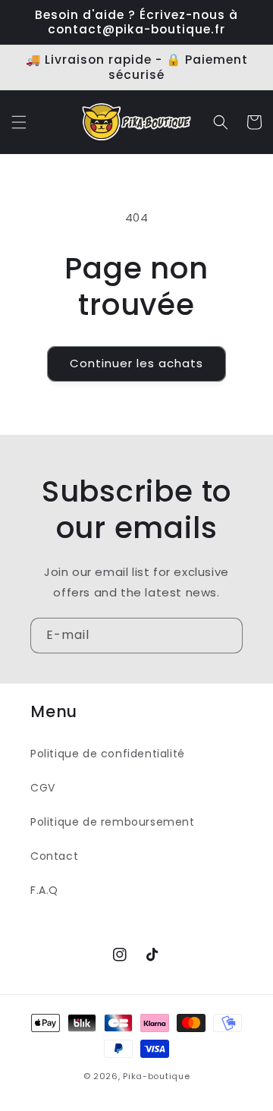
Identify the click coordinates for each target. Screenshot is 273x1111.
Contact (54, 856)
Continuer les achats (136, 363)
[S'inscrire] (225, 635)
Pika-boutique (156, 1076)
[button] (19, 122)
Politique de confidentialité (107, 753)
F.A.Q (44, 890)
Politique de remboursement (112, 821)
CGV (42, 787)
